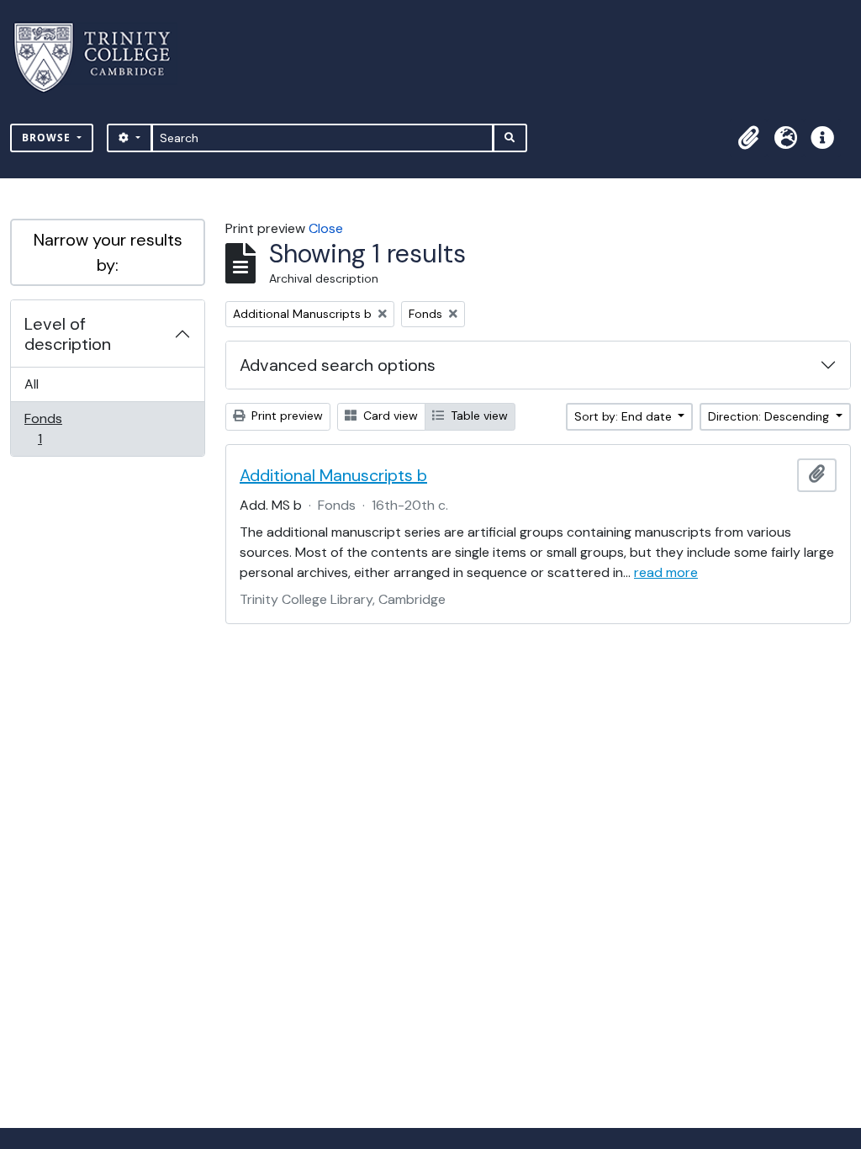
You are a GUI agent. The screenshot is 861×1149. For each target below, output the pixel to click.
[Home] (102, 57)
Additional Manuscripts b (333, 475)
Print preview (285, 415)
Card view (389, 415)
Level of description (67, 334)
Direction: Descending (770, 416)
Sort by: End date (624, 416)
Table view (477, 415)
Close (326, 228)
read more (666, 572)
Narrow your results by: (108, 252)
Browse (48, 137)
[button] (748, 137)
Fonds (51, 428)
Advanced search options (338, 365)
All (31, 384)
